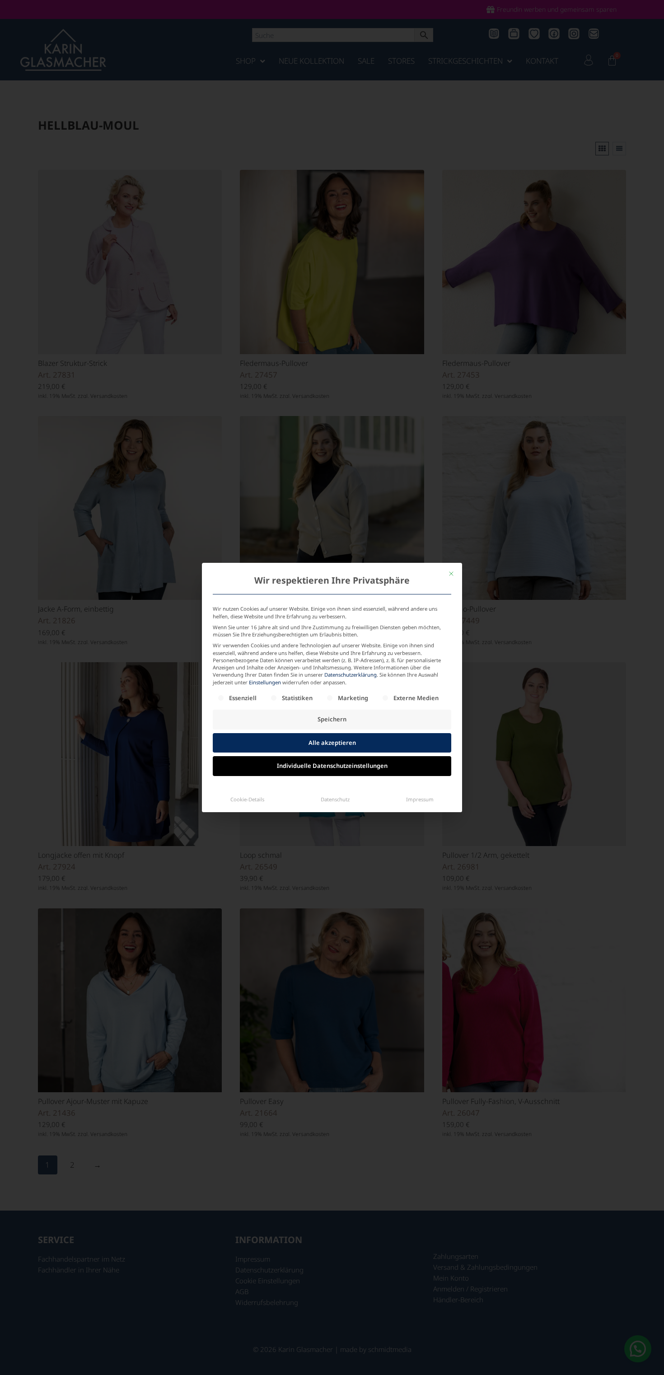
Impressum (420, 799)
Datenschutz (335, 799)
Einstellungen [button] (265, 682)
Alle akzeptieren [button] (332, 743)
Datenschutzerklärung (350, 674)
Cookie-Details (247, 799)
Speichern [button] (332, 719)
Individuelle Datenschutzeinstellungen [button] (332, 766)
